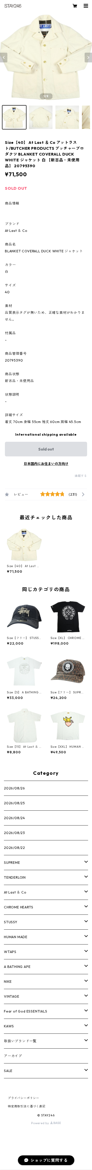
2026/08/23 (14, 833)
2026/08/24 (14, 818)
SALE (8, 1071)
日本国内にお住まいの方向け (46, 464)
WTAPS (10, 952)
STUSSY (10, 922)
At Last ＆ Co (15, 892)
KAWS (9, 1026)
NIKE (8, 981)
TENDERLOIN (15, 877)
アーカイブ (13, 1056)
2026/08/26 (14, 788)
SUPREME (12, 862)
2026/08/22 (14, 848)
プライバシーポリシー (23, 1098)
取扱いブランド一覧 (20, 1041)
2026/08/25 (14, 803)
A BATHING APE (17, 966)
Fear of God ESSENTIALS (25, 1011)
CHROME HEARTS (18, 907)
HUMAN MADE (15, 937)
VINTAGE (11, 996)
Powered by (40, 1123)
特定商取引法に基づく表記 (27, 1106)
